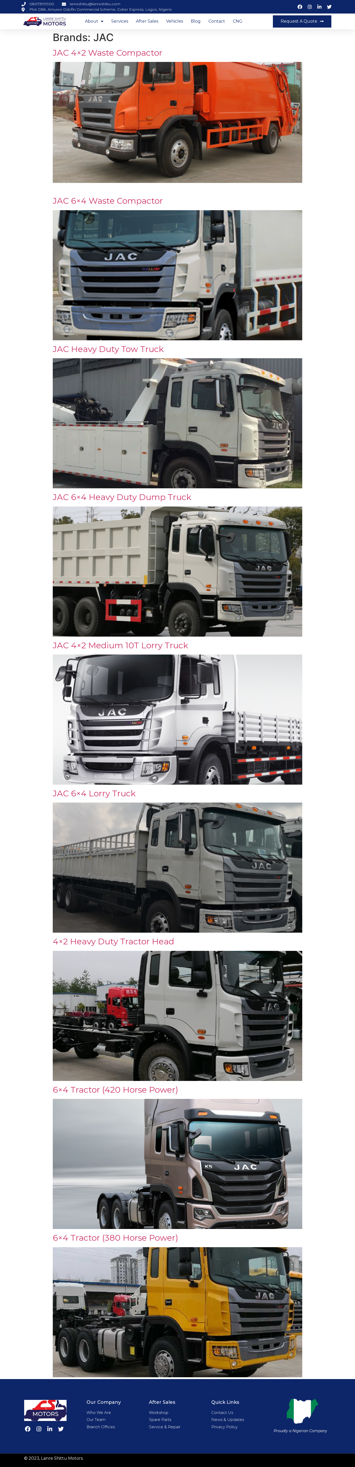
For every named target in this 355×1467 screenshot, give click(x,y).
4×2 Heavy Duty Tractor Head (113, 941)
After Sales (147, 21)
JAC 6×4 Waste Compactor (108, 201)
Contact (216, 21)
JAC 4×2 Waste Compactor (107, 53)
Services (119, 21)
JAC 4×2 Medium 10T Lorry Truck (120, 645)
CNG (237, 21)
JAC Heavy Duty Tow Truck (108, 349)
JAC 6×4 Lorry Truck (94, 793)
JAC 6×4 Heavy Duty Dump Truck (122, 497)
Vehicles (174, 21)
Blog (196, 21)
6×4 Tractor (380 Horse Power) (115, 1238)
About (91, 21)
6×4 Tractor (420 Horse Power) (115, 1090)
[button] (302, 21)
